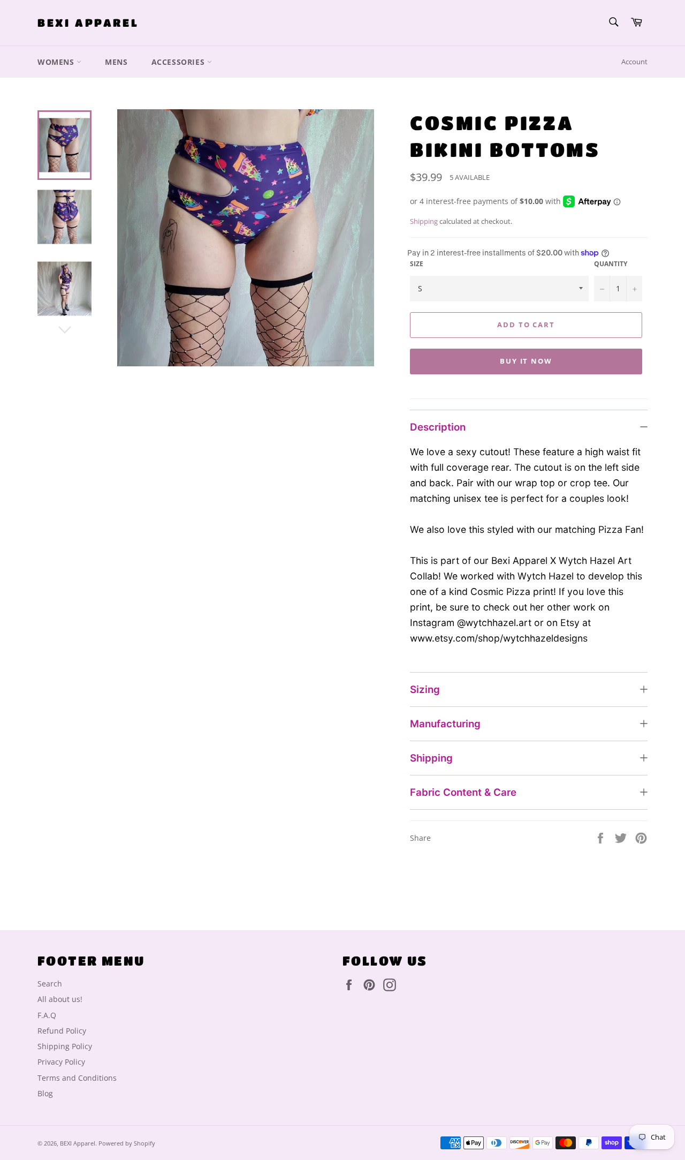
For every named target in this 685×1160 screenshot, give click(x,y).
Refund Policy (61, 1031)
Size (416, 264)
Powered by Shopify (126, 1143)
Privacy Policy (61, 1062)
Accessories (179, 62)
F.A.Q (46, 1015)
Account (634, 61)
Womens (57, 62)
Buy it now (526, 361)
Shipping (424, 221)
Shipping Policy (64, 1046)
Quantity (610, 264)
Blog (45, 1093)
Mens (116, 62)
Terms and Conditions (77, 1078)
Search (49, 983)
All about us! (59, 999)
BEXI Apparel (88, 23)
